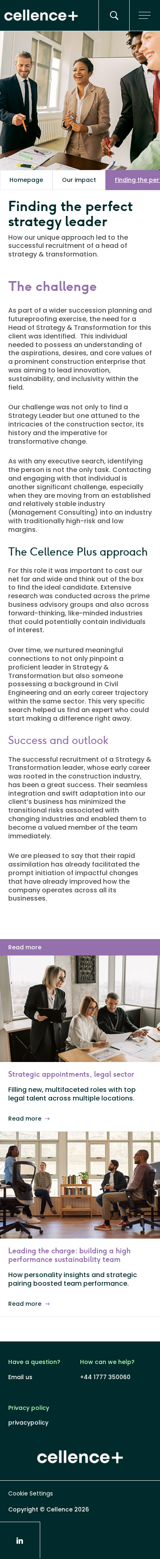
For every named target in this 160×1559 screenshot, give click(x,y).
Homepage (26, 180)
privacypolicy (28, 1423)
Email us (20, 1377)
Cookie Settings (30, 1493)
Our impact (79, 180)
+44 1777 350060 (105, 1377)
